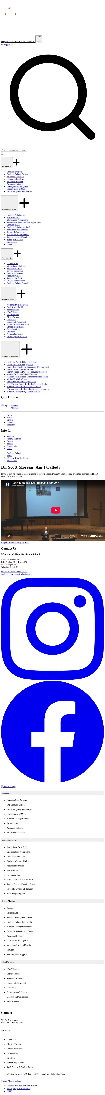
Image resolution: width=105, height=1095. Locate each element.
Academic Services (15, 181)
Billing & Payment (15, 239)
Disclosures (12, 242)
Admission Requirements (17, 230)
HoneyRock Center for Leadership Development (28, 367)
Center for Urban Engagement (20, 364)
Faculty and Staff (14, 439)
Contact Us (11, 244)
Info (3, 44)
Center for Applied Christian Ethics (22, 362)
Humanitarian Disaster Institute (20, 369)
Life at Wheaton (8, 901)
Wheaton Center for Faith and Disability (24, 386)
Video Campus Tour (15, 1062)
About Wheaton (8, 299)
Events (9, 417)
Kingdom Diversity (15, 936)
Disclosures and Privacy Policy (22, 1085)
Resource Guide (14, 276)
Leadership (11, 319)
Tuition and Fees (14, 875)
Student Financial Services (18, 237)
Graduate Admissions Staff (18, 227)
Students (10, 436)
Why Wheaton (13, 312)
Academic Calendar (15, 176)
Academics (7, 166)
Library (10, 422)
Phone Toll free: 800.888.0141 (14, 571)
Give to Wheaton (14, 1044)
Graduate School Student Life (19, 922)
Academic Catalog (15, 184)
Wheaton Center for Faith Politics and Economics (28, 389)
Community (12, 446)
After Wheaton (13, 317)
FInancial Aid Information (18, 234)
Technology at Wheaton (17, 336)
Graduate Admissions (16, 215)
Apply (7, 44)
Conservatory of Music (16, 189)
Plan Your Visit (13, 217)
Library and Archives (16, 179)
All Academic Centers (16, 832)
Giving (10, 420)
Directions (11, 1058)
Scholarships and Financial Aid (20, 879)
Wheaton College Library (18, 819)
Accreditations (13, 310)
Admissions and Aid (10, 840)
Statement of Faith (14, 978)
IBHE (9, 1091)
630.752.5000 (7, 1030)
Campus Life (12, 263)
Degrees (4, 41)
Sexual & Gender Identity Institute (21, 381)
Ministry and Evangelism (17, 940)
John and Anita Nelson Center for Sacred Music (27, 377)
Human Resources (14, 1049)
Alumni (10, 443)
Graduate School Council (17, 283)
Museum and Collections (17, 997)
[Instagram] (52, 679)
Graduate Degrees (14, 172)
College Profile (13, 974)
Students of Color (14, 268)
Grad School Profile (15, 307)
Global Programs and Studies (19, 191)
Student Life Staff (14, 278)
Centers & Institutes (10, 357)
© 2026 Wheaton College (11, 1081)
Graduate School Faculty (17, 174)
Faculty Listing (13, 823)
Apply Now (24, 543)
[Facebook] (52, 782)
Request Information (15, 232)
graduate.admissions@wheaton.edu (16, 574)
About (9, 455)
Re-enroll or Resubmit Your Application (24, 222)
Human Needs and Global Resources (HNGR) (27, 372)
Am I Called (12, 460)
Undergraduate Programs (17, 186)
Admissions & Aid (16, 41)
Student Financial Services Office (21, 884)
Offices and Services (15, 327)
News (9, 415)
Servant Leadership (15, 271)
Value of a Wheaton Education (20, 889)
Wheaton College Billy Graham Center (23, 391)
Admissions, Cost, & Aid (17, 847)
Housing (10, 950)
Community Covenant (16, 322)
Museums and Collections (18, 324)
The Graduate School (16, 805)
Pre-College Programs (16, 893)
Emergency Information (18, 1088)
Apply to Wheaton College (18, 861)
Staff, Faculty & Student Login (20, 1067)
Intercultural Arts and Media (19, 945)
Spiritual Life (12, 913)
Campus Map (12, 1053)
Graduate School (14, 453)
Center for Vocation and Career (20, 931)
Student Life (29, 41)
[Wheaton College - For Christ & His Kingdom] (8, 786)
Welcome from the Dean (17, 305)
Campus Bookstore (15, 334)
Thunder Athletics (14, 406)
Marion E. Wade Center (17, 379)
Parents (10, 441)
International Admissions (17, 220)
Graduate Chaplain (15, 273)
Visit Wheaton (13, 314)
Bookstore (11, 425)
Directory (11, 332)
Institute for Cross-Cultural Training (22, 374)
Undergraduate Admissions (18, 852)
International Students (16, 266)
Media (9, 448)
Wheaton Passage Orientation (19, 927)
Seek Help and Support (17, 954)
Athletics (10, 908)
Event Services (13, 329)
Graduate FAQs (13, 225)
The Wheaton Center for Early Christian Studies (27, 384)
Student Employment (16, 281)
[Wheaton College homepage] (52, 34)
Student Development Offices (19, 917)
